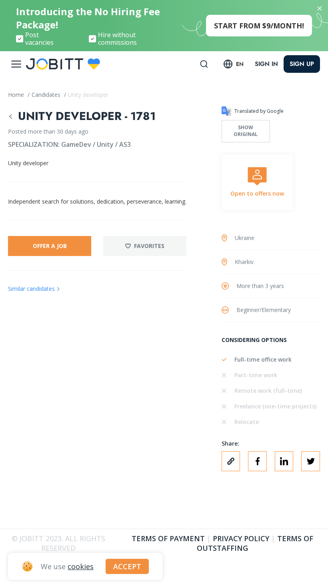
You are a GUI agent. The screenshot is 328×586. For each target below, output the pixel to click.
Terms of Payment (168, 538)
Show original (246, 131)
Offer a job (50, 246)
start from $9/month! (259, 25)
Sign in (266, 64)
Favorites (149, 246)
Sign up (302, 64)
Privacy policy (241, 538)
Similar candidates (31, 288)
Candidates (47, 94)
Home (17, 94)
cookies (81, 566)
